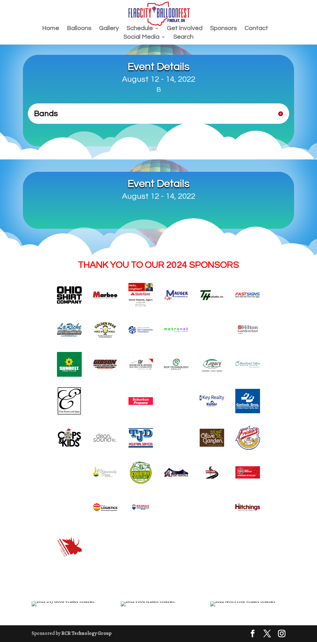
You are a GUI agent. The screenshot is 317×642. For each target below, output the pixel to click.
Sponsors (223, 28)
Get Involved (184, 28)
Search (183, 37)
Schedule (140, 28)
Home (50, 28)
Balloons (79, 28)
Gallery (109, 28)
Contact (256, 28)
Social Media (141, 37)
